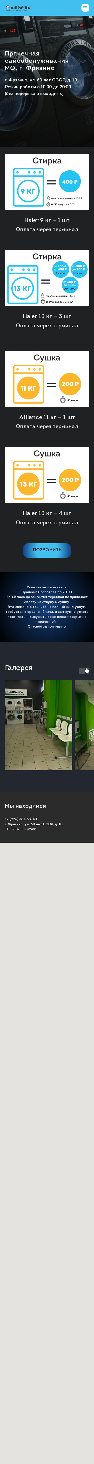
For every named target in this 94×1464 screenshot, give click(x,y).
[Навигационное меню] (85, 8)
